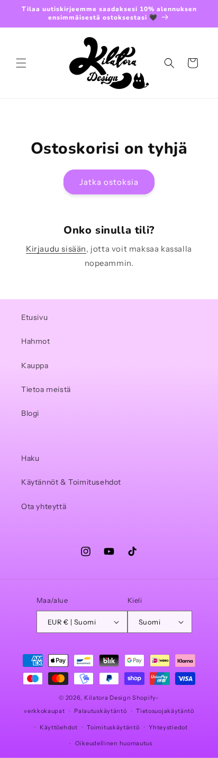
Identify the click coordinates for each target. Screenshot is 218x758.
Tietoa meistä (46, 389)
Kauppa (35, 365)
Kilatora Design (107, 697)
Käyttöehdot (59, 727)
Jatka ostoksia (109, 182)
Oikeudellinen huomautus (113, 743)
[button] (21, 63)
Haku (30, 458)
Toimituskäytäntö (113, 727)
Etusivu (34, 317)
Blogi (30, 413)
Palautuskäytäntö (100, 711)
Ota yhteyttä (43, 506)
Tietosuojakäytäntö (165, 711)
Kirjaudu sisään (56, 249)
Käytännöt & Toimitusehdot (71, 482)
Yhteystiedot (168, 727)
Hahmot (35, 341)
